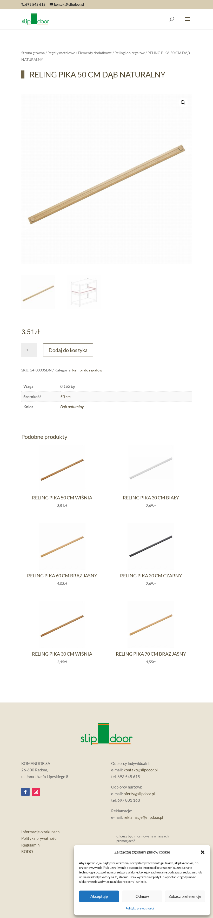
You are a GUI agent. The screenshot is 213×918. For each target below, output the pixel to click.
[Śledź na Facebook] (25, 792)
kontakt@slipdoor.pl (141, 770)
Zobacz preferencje (185, 896)
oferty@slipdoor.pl (139, 793)
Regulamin (30, 845)
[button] (202, 852)
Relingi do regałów (130, 53)
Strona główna (33, 53)
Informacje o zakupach (40, 831)
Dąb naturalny (72, 406)
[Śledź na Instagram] (36, 792)
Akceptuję (99, 896)
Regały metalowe (61, 53)
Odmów (142, 896)
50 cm (65, 396)
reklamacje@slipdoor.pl (143, 817)
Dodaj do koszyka (68, 350)
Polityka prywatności (139, 908)
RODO (27, 851)
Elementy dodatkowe (95, 53)
